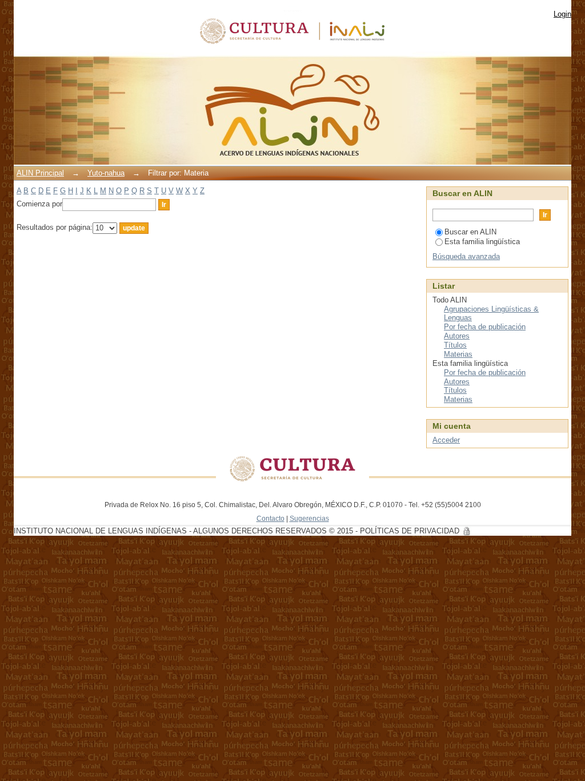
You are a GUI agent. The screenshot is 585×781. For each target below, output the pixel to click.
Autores (457, 336)
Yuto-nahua (106, 173)
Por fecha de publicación (485, 326)
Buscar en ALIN (470, 232)
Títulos (455, 345)
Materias (458, 354)
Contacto (271, 518)
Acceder (446, 440)
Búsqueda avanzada (466, 256)
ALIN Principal (40, 173)
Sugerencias (309, 518)
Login (562, 14)
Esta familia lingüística (482, 241)
